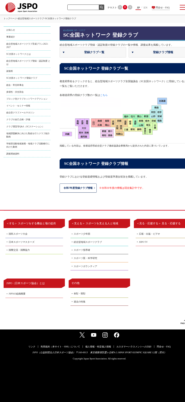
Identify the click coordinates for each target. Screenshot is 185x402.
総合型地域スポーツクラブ (31, 18)
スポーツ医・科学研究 (85, 258)
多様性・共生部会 (15, 92)
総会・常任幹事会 (15, 85)
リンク (31, 346)
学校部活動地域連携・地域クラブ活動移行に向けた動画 (28, 145)
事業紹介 (10, 37)
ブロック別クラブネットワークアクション (27, 99)
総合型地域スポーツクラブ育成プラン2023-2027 (27, 45)
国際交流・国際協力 (19, 250)
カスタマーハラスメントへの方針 (134, 346)
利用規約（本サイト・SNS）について (60, 346)
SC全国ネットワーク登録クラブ (21, 78)
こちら (104, 95)
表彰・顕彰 (79, 293)
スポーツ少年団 (82, 233)
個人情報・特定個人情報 (98, 346)
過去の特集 (79, 301)
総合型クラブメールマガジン (20, 112)
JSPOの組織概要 (17, 293)
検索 (101, 7)
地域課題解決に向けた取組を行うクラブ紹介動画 (28, 135)
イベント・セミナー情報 (18, 105)
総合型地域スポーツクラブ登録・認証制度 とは (28, 62)
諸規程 (9, 71)
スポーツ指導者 (82, 250)
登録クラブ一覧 (94, 52)
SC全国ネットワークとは (18, 54)
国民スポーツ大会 (18, 233)
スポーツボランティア (85, 266)
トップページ (10, 18)
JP (138, 7)
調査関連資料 (12, 153)
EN (145, 7)
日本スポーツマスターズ (22, 242)
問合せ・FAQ (162, 7)
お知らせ (10, 30)
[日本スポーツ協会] (21, 7)
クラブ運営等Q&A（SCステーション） (25, 126)
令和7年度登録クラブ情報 (78, 188)
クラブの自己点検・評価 (18, 119)
